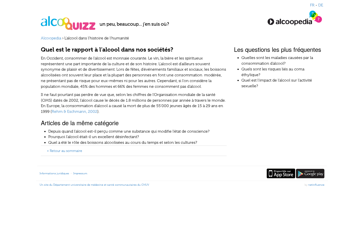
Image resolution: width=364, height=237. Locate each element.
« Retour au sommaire (64, 151)
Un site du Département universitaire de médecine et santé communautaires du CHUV (94, 184)
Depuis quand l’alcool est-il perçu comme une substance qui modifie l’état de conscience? (128, 131)
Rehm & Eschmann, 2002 (74, 111)
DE (320, 5)
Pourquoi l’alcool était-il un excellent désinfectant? (93, 137)
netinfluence (316, 184)
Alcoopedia (51, 38)
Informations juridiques (54, 173)
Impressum (80, 173)
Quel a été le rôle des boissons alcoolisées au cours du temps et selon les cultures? (122, 142)
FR (312, 5)
